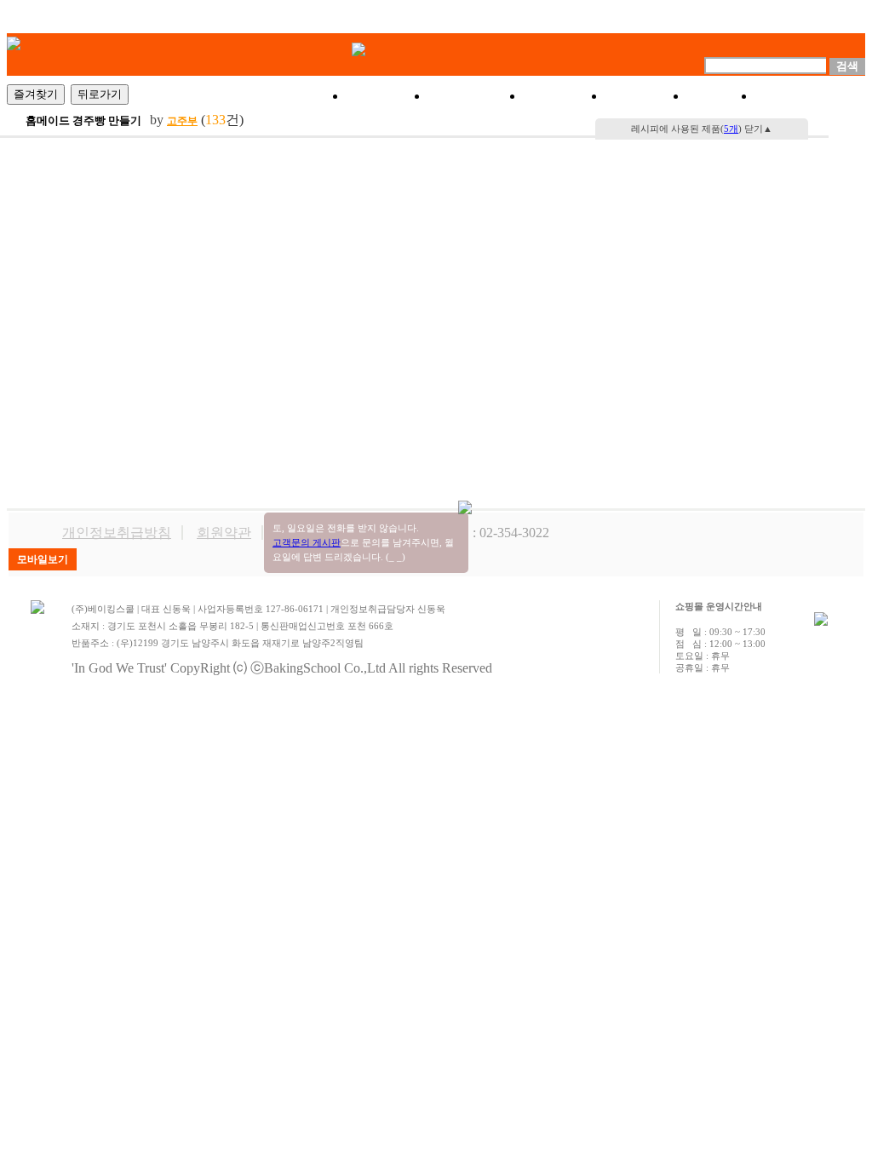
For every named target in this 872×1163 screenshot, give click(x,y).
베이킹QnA (810, 96)
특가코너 (476, 96)
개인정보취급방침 (116, 532)
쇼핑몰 (387, 96)
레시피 (646, 96)
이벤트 (564, 96)
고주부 (182, 121)
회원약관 (224, 532)
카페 (721, 96)
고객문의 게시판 (306, 542)
